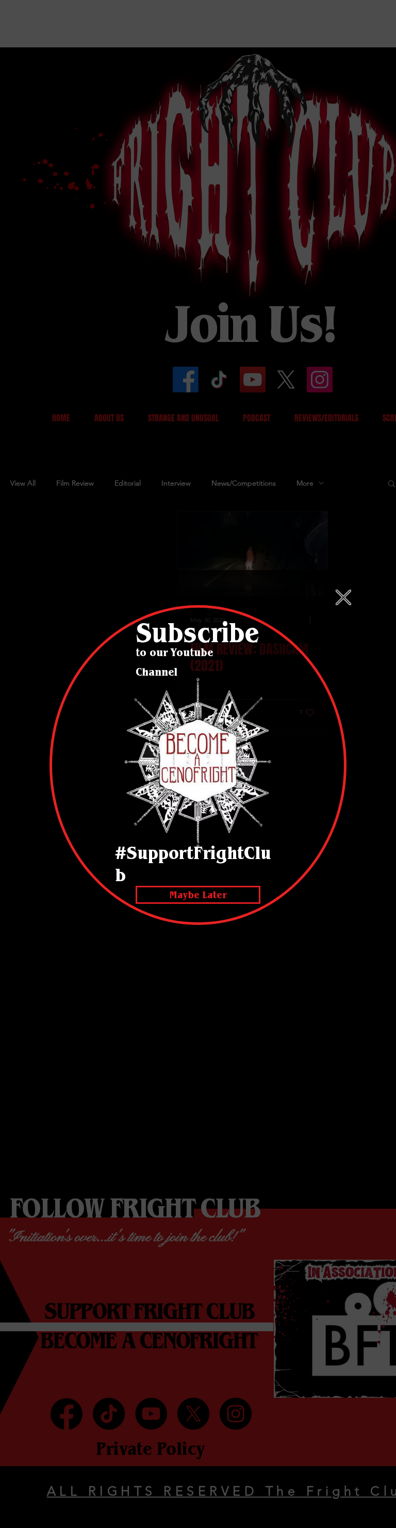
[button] (343, 597)
